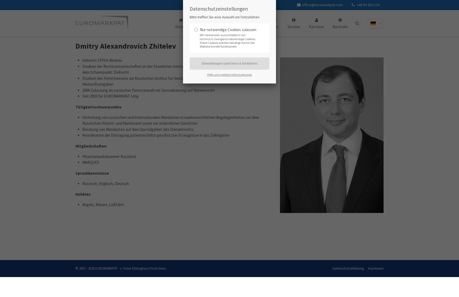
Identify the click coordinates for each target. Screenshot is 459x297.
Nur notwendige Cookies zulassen (228, 29)
